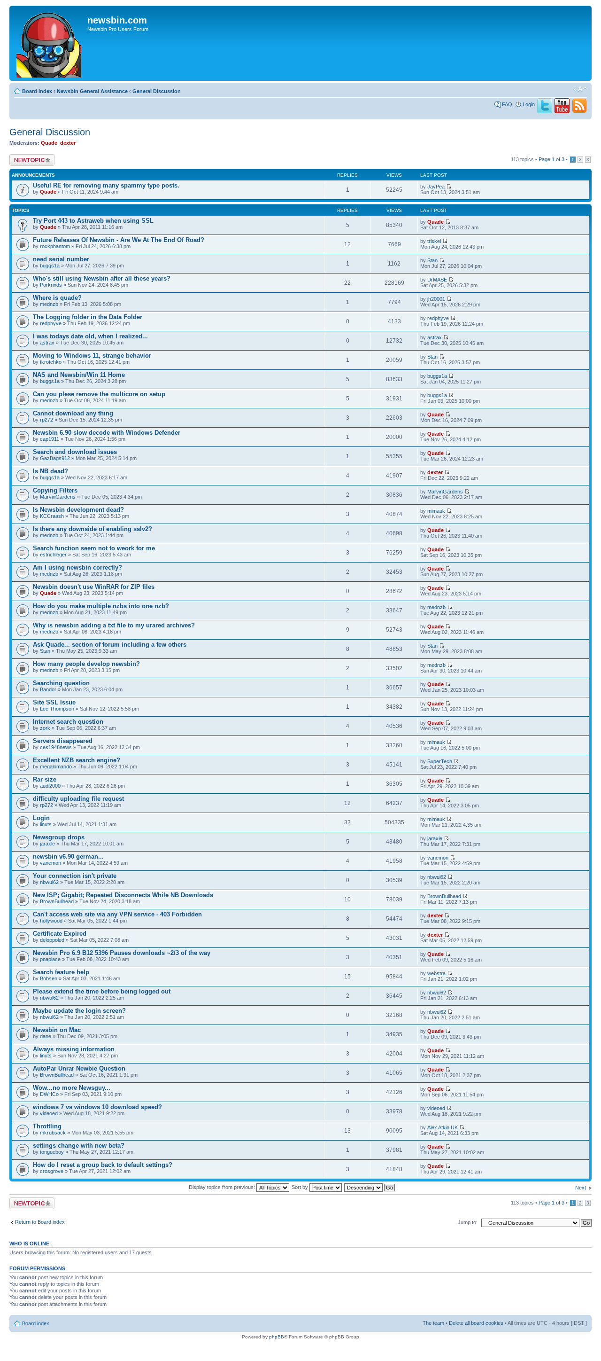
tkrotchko (51, 362)
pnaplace (50, 959)
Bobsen (48, 978)
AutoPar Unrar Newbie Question (79, 1068)
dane (45, 1036)
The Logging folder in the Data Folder (87, 317)
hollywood (51, 920)
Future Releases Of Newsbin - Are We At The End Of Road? (118, 239)
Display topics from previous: (222, 1187)
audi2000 (50, 786)
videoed (49, 1113)
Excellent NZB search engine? (76, 760)
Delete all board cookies (476, 1323)
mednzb (49, 304)
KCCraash (52, 516)
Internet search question (68, 721)
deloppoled (52, 940)
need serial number (61, 259)
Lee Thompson (57, 709)
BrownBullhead (57, 901)
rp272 (46, 419)
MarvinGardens (58, 497)
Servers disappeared (62, 740)
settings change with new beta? (78, 1145)
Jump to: (468, 1222)
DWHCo (49, 1094)
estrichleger (53, 554)
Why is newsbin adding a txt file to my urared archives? (114, 625)
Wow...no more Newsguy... (71, 1087)
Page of (551, 159)
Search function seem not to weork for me (94, 548)
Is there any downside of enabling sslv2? (92, 528)
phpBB (276, 1336)
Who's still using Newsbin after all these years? (101, 278)
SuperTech (439, 761)
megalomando (56, 766)
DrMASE (437, 279)
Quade (49, 143)
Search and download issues (75, 451)
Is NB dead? (50, 471)
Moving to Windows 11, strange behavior (92, 355)
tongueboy (52, 1152)
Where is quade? (57, 297)
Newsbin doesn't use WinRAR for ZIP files (93, 586)
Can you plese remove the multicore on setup (99, 394)
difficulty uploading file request (78, 798)
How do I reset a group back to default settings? (102, 1164)
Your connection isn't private (74, 875)
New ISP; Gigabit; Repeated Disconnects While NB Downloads (123, 895)
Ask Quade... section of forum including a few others (109, 644)
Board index (37, 91)
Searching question (61, 683)
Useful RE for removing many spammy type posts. (106, 185)
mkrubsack (53, 1132)
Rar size (44, 779)
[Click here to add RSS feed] (579, 111)
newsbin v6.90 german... (68, 856)
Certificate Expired (59, 933)
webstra (436, 973)
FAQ (507, 104)
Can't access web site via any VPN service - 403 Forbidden (117, 914)
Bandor (48, 689)
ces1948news (56, 747)
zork (45, 728)
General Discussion (156, 91)
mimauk (436, 511)
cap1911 (49, 439)
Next (580, 1187)
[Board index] (49, 43)
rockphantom (55, 246)
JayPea (436, 186)
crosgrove (51, 1171)
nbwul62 (49, 882)
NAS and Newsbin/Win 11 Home (79, 374)
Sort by (300, 1187)
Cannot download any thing (73, 413)
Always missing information (74, 1049)
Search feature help (61, 972)
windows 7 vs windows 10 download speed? (97, 1107)
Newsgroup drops (59, 837)
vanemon (50, 863)
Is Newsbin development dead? (78, 509)
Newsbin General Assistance (92, 91)
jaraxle (47, 843)
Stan (432, 260)
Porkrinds (51, 285)
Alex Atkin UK (442, 1127)
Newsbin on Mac (57, 1029)
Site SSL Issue (54, 702)
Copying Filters (55, 490)
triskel (434, 241)
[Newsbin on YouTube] (562, 111)
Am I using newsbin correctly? (77, 567)
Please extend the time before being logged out (101, 991)
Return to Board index (40, 1222)
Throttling (47, 1126)
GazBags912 (55, 458)
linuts (46, 824)
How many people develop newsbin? (86, 663)
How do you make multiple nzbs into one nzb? (101, 606)
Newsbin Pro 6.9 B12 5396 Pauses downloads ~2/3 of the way (121, 952)
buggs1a (50, 265)
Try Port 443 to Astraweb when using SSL (93, 220)
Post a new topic (28, 157)
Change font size (580, 89)
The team (433, 1323)
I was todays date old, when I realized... (90, 336)
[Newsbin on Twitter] (544, 111)
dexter (68, 143)
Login (529, 104)
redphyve (51, 323)
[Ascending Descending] (370, 1187)
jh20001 (436, 299)
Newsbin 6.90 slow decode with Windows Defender (106, 432)
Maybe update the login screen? (79, 1010)
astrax (47, 342)
